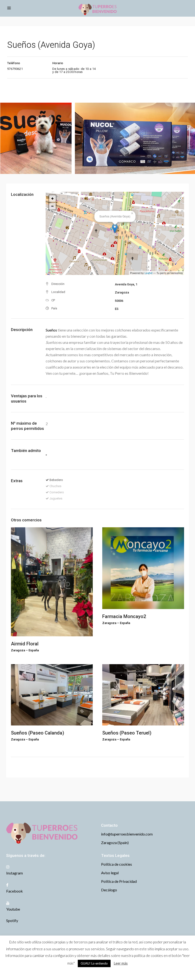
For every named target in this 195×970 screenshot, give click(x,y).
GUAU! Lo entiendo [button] (94, 963)
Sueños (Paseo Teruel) (126, 733)
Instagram (14, 873)
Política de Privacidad (119, 881)
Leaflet (148, 273)
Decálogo (109, 890)
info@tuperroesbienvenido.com (127, 834)
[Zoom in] (52, 198)
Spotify (12, 920)
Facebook (14, 891)
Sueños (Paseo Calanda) (37, 733)
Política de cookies (116, 864)
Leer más (121, 963)
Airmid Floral (25, 644)
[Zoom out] (52, 206)
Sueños (51, 330)
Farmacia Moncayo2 (124, 616)
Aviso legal (110, 872)
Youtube (13, 909)
